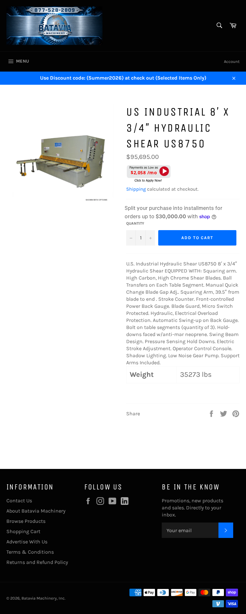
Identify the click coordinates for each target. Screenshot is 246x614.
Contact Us (19, 500)
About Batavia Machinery (35, 511)
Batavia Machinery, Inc (43, 598)
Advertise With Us (26, 542)
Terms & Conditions (30, 552)
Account (232, 61)
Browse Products (25, 521)
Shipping (136, 189)
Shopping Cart (23, 531)
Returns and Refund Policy (37, 562)
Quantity (135, 223)
